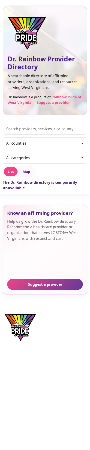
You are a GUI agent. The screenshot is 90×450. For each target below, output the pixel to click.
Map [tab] (26, 171)
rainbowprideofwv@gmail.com (61, 376)
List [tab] (11, 171)
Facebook (11, 412)
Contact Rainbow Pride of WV (60, 383)
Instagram (12, 419)
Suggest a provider (53, 102)
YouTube (11, 426)
